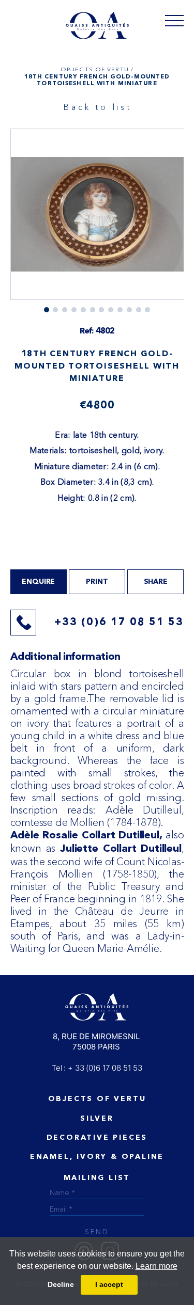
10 (138, 309)
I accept (109, 1284)
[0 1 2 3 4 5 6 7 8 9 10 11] (97, 220)
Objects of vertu (97, 1099)
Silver (97, 1118)
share (156, 581)
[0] (174, 20)
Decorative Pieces (97, 1137)
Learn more (156, 1266)
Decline (61, 1284)
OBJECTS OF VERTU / (97, 69)
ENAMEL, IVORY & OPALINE (97, 1156)
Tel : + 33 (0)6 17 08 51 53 (97, 1068)
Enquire (38, 581)
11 (147, 309)
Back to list (98, 107)
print (97, 581)
